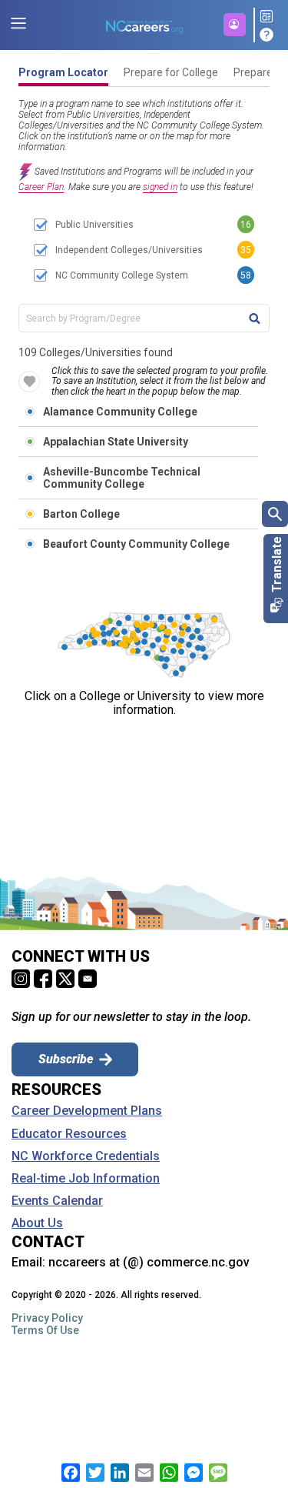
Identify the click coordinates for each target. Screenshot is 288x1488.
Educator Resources (69, 1134)
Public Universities (94, 224)
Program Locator (63, 72)
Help (269, 34)
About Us (37, 1223)
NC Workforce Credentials (86, 1156)
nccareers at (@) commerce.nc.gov (149, 1262)
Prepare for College (171, 72)
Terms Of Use (45, 1330)
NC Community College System (121, 275)
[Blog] (269, 17)
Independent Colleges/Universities (129, 250)
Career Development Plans (87, 1111)
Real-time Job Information (86, 1179)
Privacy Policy (47, 1318)
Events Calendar (57, 1201)
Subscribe (65, 1059)
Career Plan (41, 187)
